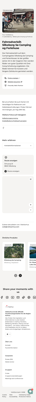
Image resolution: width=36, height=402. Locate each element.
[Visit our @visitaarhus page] (23, 297)
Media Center (9, 362)
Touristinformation (11, 348)
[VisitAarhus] (10, 306)
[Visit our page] (7, 297)
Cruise (7, 373)
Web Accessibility (13, 395)
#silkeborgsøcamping (10, 118)
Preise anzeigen (13, 78)
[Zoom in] (30, 205)
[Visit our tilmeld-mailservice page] (18, 297)
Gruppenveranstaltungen (13, 376)
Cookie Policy (4, 395)
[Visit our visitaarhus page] (1, 297)
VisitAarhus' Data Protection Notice (25, 395)
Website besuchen (14, 82)
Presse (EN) (9, 359)
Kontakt (8, 345)
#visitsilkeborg (7, 121)
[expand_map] (31, 179)
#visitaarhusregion (20, 121)
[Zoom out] (30, 210)
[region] (18, 194)
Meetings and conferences (14, 378)
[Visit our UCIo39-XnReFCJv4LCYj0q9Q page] (12, 297)
